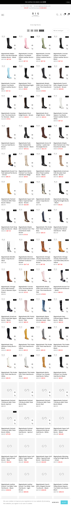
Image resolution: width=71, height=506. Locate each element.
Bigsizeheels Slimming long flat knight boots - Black (61, 201)
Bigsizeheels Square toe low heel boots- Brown (8, 145)
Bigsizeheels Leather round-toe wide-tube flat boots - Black (9, 486)
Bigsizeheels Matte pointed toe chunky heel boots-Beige (25, 173)
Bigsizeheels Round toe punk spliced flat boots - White (61, 288)
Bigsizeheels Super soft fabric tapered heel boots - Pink (26, 458)
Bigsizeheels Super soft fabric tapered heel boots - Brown (26, 201)
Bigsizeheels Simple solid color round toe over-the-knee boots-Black (44, 86)
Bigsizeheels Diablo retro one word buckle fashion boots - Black (9, 55)
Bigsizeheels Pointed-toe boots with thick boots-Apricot (8, 402)
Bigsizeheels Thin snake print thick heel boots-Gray (44, 346)
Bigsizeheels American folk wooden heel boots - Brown (61, 173)
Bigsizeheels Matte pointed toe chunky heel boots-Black (60, 374)
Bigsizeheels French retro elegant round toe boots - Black (43, 486)
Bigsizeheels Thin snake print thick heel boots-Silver (26, 374)
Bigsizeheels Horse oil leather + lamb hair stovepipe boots (43, 145)
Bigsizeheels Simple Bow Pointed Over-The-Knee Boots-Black (62, 145)
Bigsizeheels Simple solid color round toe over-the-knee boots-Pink (44, 289)
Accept (64, 502)
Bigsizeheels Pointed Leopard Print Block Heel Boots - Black (60, 229)
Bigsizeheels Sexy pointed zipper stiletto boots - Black (61, 318)
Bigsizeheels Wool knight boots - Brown (26, 114)
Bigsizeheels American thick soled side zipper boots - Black (9, 318)
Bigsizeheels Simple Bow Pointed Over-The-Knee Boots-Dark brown (27, 229)
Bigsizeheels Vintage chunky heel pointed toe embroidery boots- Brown (44, 259)
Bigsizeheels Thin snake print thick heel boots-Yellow (26, 346)
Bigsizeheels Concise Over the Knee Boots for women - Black (8, 115)
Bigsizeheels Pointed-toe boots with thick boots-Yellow (8, 201)
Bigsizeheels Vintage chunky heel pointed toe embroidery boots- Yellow (61, 259)
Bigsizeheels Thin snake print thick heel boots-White (9, 374)
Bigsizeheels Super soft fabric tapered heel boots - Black (61, 430)
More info (55, 502)
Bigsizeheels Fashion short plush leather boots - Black (43, 173)
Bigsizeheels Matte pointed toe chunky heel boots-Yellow (43, 374)
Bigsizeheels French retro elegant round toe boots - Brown (60, 85)
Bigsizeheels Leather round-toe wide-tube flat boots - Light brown (26, 487)
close (68, 2)
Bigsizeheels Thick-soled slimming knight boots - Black (26, 85)
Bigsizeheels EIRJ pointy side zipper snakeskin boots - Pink (26, 318)
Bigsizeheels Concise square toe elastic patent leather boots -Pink (26, 56)
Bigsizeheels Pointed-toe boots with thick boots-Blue (26, 402)
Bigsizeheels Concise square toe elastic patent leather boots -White (61, 116)
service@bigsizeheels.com (43, 6)
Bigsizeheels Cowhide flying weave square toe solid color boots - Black (61, 487)
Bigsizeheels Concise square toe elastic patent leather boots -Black (61, 56)
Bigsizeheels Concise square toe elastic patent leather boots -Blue (9, 86)
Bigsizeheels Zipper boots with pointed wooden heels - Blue (43, 318)
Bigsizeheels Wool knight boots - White (43, 114)
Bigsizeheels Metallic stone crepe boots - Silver (8, 259)
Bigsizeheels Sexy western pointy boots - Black (9, 346)
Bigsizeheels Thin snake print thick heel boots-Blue (44, 229)
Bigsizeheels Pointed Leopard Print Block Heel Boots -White (43, 430)
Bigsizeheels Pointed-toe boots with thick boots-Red (43, 402)
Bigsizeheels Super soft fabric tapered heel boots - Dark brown (44, 458)
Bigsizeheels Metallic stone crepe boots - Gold (43, 201)
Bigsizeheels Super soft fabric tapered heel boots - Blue (9, 458)
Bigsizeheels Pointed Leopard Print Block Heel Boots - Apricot (26, 430)
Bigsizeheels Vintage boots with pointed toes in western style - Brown (9, 289)
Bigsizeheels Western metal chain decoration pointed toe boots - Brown (27, 259)
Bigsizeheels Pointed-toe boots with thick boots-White (8, 430)
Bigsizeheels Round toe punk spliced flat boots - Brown (9, 173)
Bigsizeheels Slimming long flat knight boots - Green (61, 458)
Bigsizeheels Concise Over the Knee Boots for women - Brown (26, 288)
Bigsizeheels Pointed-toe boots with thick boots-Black (61, 402)
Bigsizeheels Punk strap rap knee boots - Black (9, 228)
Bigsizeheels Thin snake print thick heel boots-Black (61, 346)
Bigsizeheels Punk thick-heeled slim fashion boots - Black (26, 145)
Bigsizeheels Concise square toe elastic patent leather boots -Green (44, 56)
